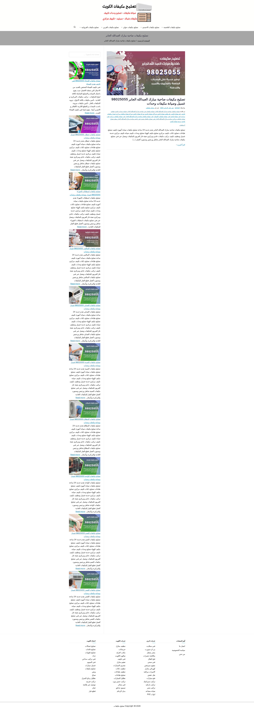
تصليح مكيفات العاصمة (172, 27)
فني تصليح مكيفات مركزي (117, 116)
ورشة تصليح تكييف (175, 121)
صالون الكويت (120, 656)
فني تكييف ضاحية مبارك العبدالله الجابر (128, 119)
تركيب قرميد (91, 681)
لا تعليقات (182, 125)
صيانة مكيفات (150, 108)
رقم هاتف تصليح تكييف (164, 114)
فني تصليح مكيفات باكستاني (162, 116)
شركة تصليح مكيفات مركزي (124, 114)
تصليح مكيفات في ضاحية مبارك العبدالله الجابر (140, 111)
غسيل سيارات (90, 665)
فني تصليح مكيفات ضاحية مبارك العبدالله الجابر (139, 116)
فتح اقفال (151, 659)
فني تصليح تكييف (175, 116)
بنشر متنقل (151, 653)
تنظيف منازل (120, 646)
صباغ (94, 675)
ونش (94, 672)
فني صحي (151, 662)
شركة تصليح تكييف (138, 114)
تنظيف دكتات (120, 669)
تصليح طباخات (120, 675)
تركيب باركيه (150, 685)
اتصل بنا (182, 646)
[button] (163, 27)
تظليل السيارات (119, 678)
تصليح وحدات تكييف (121, 111)
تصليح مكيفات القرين (111, 27)
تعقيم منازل (121, 662)
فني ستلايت (150, 646)
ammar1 (177, 108)
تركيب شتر (151, 688)
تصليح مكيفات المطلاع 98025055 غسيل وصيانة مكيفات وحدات (85, 420)
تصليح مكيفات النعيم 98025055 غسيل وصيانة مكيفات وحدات (85, 534)
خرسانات (122, 649)
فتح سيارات (151, 678)
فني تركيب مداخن (89, 659)
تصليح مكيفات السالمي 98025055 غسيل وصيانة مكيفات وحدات (84, 250)
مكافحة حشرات (149, 656)
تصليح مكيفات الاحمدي (150, 27)
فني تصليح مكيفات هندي (148, 119)
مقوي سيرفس (149, 665)
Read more (89, 112)
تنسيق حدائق (120, 688)
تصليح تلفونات (90, 653)
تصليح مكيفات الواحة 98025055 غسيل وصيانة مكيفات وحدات (85, 477)
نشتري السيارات (119, 665)
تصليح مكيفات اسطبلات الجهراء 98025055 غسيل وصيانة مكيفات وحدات (85, 193)
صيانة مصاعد (150, 691)
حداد (94, 656)
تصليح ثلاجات (91, 649)
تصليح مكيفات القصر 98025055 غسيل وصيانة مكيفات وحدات (85, 591)
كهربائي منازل (150, 669)
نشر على (167, 108)
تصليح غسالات (90, 646)
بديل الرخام (121, 691)
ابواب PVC (151, 694)
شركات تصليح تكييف (151, 114)
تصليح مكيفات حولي (130, 27)
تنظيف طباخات (119, 672)
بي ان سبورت (150, 649)
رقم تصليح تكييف (176, 114)
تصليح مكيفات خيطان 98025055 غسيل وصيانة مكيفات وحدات (85, 136)
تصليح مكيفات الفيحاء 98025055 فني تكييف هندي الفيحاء (86, 82)
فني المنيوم (91, 662)
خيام (94, 688)
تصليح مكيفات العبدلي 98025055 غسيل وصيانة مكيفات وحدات (85, 307)
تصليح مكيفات (90, 669)
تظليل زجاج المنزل (89, 678)
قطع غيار (92, 691)
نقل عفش (151, 675)
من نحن (182, 654)
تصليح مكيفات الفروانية (90, 27)
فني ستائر (121, 685)
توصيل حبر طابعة (89, 685)
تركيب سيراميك (149, 681)
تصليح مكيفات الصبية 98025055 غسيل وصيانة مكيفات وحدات (85, 364)
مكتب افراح (121, 653)
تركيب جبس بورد (119, 681)
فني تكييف (121, 659)
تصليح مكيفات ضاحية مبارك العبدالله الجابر (167, 111)
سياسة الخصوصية (178, 650)
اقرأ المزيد (181, 145)
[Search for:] (84, 54)
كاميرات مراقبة (149, 672)
